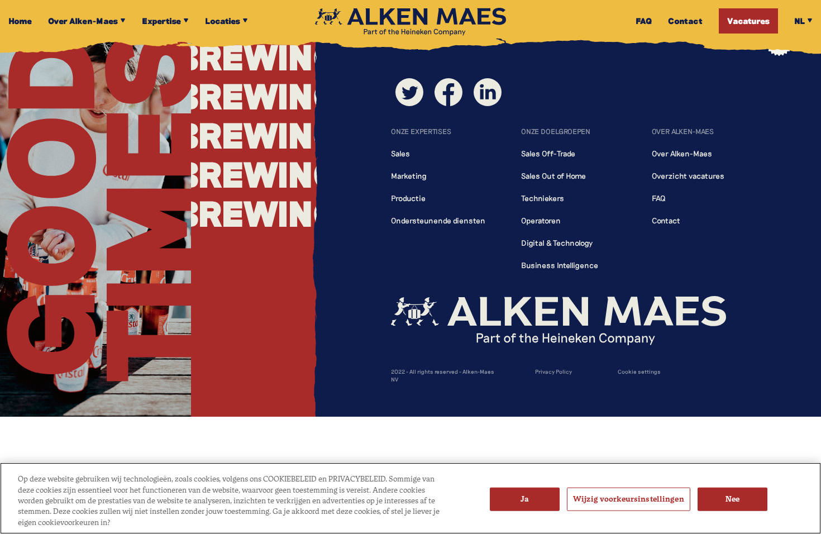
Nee (732, 499)
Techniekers (542, 198)
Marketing (409, 175)
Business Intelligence (559, 265)
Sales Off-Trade (548, 153)
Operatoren (541, 220)
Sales (400, 153)
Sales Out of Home (553, 175)
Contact (666, 220)
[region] (410, 498)
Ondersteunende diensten (438, 220)
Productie (408, 198)
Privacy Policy (553, 371)
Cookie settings (639, 371)
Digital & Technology (557, 242)
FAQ (659, 198)
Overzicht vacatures (688, 175)
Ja (525, 499)
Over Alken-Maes (682, 153)
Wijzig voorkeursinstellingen (628, 499)
